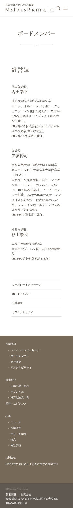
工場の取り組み (20, 386)
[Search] (56, 8)
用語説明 (16, 445)
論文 (13, 439)
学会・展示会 (18, 434)
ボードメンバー (21, 294)
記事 (8, 416)
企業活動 (16, 428)
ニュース (16, 422)
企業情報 (10, 344)
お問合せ (10, 457)
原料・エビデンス (16, 403)
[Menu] (65, 8)
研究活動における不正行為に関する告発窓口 (31, 464)
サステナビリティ (22, 312)
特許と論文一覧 (20, 397)
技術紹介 (10, 380)
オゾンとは (17, 391)
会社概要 (17, 303)
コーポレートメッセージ (26, 284)
